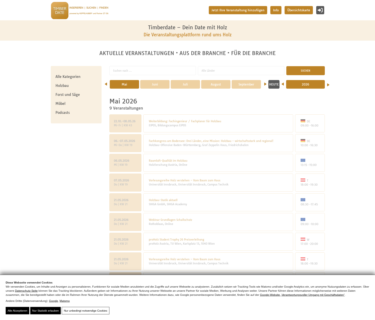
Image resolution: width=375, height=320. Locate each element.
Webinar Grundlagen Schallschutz (170, 220)
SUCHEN (305, 70)
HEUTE (274, 84)
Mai (124, 84)
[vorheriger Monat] (106, 83)
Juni (155, 84)
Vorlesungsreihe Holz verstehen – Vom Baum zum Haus (184, 180)
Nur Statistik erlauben (45, 310)
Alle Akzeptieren (17, 310)
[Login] (320, 10)
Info (276, 10)
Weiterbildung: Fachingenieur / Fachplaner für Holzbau (185, 121)
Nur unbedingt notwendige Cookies (85, 310)
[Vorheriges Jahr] (283, 83)
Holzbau (62, 85)
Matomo (65, 300)
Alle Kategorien (67, 76)
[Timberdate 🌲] (79, 11)
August (216, 84)
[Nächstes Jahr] (328, 83)
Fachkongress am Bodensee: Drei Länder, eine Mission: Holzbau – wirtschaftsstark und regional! (211, 141)
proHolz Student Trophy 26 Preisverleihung (176, 239)
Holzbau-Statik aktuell (163, 200)
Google (53, 300)
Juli (185, 84)
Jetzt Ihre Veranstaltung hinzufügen (238, 10)
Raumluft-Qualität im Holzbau (168, 160)
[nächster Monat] (265, 83)
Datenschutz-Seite (26, 290)
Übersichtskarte (298, 10)
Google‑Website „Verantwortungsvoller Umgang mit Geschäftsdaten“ (302, 294)
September (246, 84)
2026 (305, 84)
